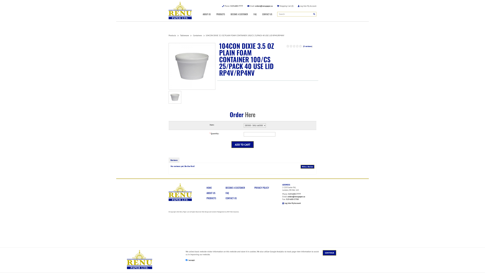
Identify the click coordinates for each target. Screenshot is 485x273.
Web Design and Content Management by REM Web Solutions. (220, 212)
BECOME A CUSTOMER (239, 14)
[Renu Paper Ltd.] (180, 10)
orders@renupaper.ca (296, 196)
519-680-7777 (294, 194)
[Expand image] (192, 66)
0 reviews (308, 46)
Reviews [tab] (174, 160)
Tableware (184, 35)
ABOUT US (207, 14)
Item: (212, 124)
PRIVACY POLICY (261, 187)
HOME (209, 187)
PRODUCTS (220, 14)
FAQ (255, 14)
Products (172, 35)
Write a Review (307, 167)
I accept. (191, 260)
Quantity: (214, 133)
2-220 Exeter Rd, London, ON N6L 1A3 (290, 188)
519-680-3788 (292, 199)
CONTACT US (267, 14)
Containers (197, 35)
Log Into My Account (307, 6)
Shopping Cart (286, 6)
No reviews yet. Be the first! (183, 166)
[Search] (314, 14)
